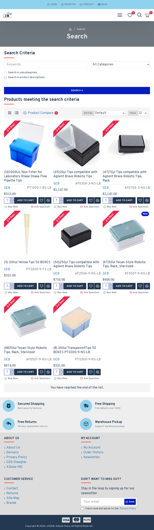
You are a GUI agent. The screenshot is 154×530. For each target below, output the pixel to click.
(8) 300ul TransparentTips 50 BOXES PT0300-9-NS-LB (74, 350)
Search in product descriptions (26, 77)
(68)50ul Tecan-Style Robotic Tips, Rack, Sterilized (25, 350)
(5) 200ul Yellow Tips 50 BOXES (27, 262)
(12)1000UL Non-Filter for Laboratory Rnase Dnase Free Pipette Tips (25, 176)
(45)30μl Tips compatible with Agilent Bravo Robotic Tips (75, 174)
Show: (133, 113)
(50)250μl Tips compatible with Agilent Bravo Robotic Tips (76, 264)
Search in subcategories (22, 72)
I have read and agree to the (110, 508)
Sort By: (88, 113)
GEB (7, 188)
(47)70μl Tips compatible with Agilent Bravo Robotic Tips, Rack (124, 176)
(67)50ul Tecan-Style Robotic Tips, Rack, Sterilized (124, 264)
